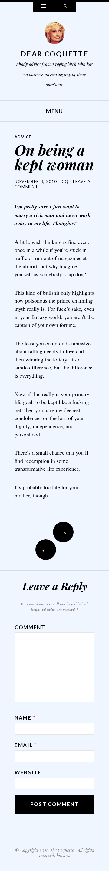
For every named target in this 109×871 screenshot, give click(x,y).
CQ (65, 181)
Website (28, 772)
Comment (30, 627)
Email (26, 745)
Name (25, 717)
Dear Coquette (54, 53)
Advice (23, 136)
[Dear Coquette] (54, 34)
